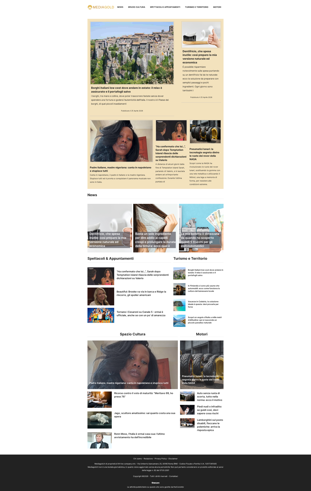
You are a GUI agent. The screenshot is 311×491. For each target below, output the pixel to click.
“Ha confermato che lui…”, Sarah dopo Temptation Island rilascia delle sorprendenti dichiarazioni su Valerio (171, 153)
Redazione (148, 458)
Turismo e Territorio (196, 7)
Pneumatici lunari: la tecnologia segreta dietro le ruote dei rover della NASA (201, 379)
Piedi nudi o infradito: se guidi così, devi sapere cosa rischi (209, 410)
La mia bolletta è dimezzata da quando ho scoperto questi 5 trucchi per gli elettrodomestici (200, 240)
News (120, 7)
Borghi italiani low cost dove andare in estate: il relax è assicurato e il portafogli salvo (205, 273)
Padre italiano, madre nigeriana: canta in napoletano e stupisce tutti (128, 383)
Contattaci (173, 476)
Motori (217, 7)
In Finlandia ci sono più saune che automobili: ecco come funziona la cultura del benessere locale (204, 288)
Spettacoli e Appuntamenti (165, 7)
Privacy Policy (161, 458)
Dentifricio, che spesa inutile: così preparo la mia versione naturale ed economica (107, 240)
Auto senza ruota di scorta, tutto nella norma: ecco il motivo (209, 396)
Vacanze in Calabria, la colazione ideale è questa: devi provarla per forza (203, 304)
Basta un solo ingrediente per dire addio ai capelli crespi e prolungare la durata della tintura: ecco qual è (155, 240)
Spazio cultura (136, 7)
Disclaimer (173, 458)
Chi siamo (137, 458)
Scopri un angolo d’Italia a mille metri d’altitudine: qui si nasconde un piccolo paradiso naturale (205, 320)
